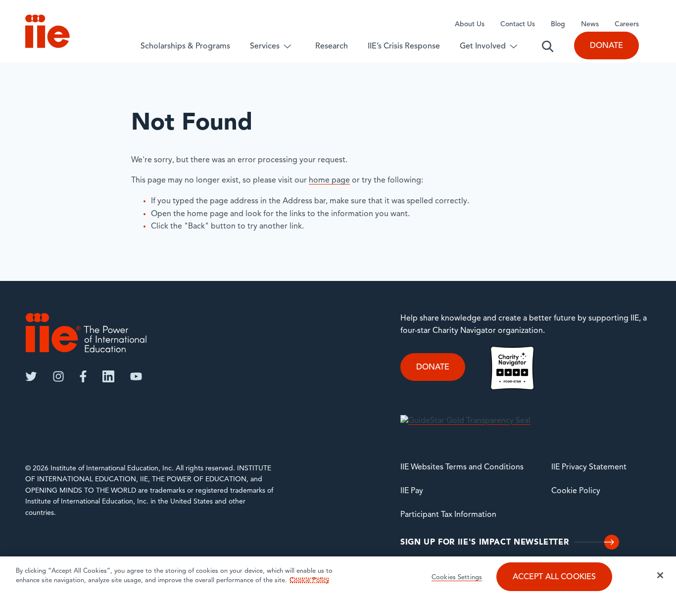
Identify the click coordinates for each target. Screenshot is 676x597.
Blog (558, 24)
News (590, 24)
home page (329, 180)
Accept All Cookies (554, 577)
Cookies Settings (457, 577)
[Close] (660, 575)
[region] (338, 576)
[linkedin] (108, 376)
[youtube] (136, 376)
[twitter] (31, 376)
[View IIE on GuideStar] (465, 421)
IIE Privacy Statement (589, 467)
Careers (627, 24)
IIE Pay (411, 491)
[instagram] (58, 376)
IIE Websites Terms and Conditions (462, 467)
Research (331, 46)
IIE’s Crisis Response (404, 46)
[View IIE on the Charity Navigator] (512, 368)
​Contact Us (517, 24)
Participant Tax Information (448, 515)
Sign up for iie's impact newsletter (484, 543)
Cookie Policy (575, 491)
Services (265, 46)
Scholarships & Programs (185, 46)
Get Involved (483, 46)
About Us (469, 24)
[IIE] (86, 333)
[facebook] (83, 376)
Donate (606, 46)
